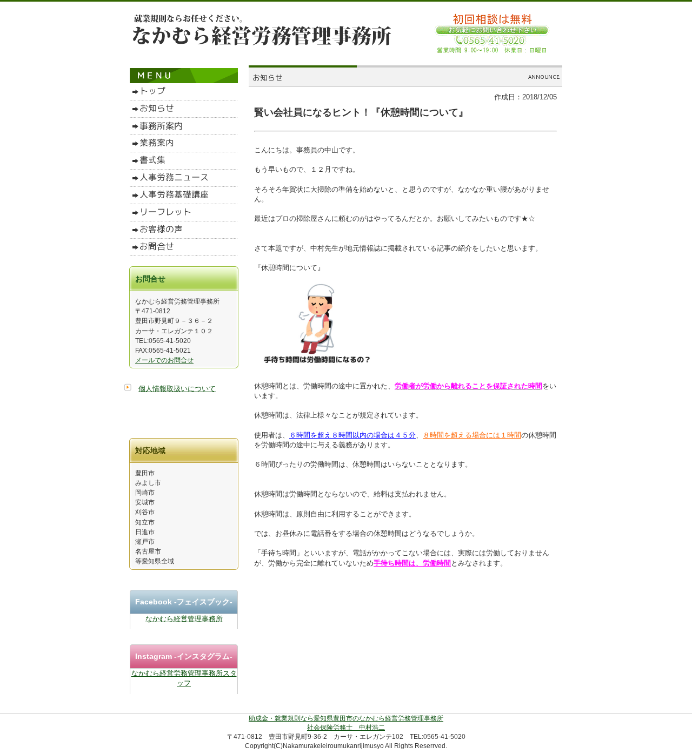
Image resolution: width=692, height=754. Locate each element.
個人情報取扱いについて (177, 389)
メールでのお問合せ (164, 360)
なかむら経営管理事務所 (184, 619)
